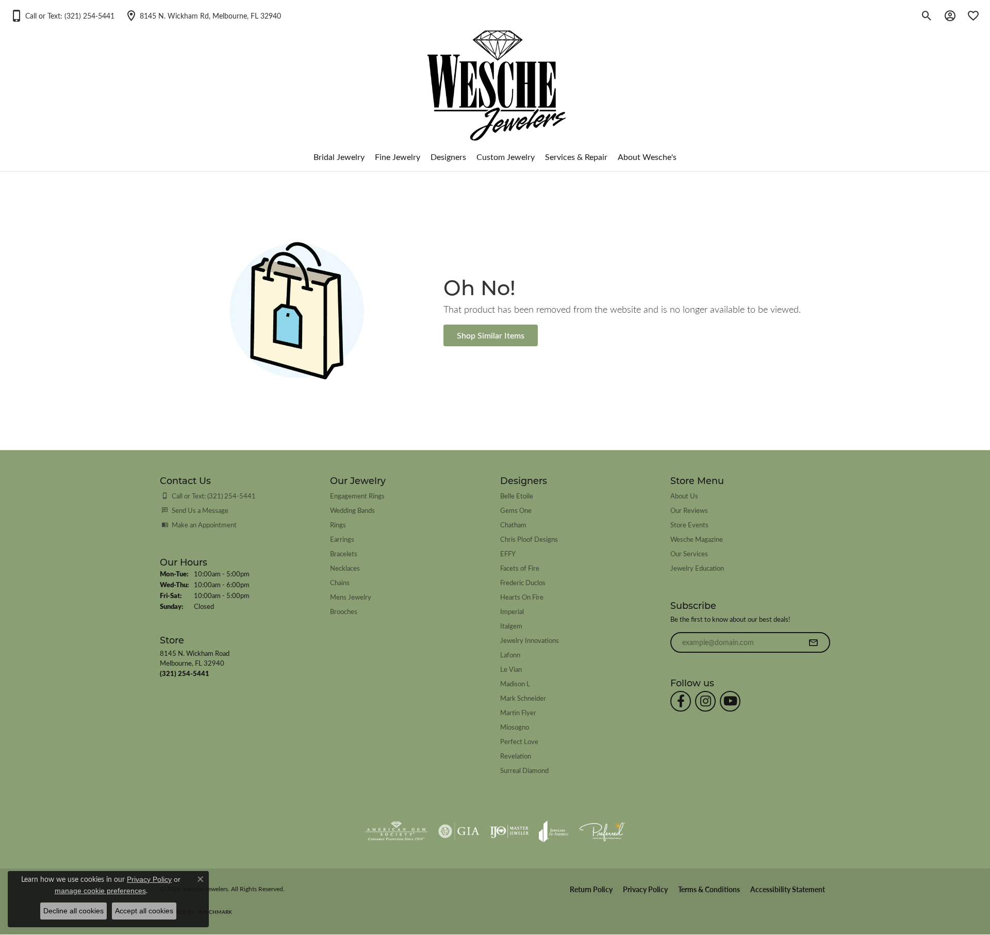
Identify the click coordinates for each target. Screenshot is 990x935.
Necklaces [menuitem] (345, 567)
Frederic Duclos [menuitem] (523, 582)
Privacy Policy (645, 889)
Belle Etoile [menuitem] (516, 495)
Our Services (689, 553)
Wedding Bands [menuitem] (352, 510)
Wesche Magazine (696, 539)
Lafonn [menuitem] (510, 654)
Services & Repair (576, 156)
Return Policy (591, 889)
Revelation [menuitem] (515, 755)
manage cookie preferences (100, 890)
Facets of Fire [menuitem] (519, 567)
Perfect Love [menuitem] (519, 741)
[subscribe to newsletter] (813, 642)
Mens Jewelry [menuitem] (350, 596)
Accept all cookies (144, 911)
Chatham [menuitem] (513, 524)
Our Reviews (689, 510)
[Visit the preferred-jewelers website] (602, 831)
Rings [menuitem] (338, 524)
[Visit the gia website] (459, 831)
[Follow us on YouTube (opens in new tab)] (730, 701)
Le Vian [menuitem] (511, 669)
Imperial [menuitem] (512, 611)
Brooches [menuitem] (343, 611)
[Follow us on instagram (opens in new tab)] (705, 701)
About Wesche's (647, 156)
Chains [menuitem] (340, 582)
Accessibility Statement (787, 889)
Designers (448, 156)
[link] (203, 15)
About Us (684, 495)
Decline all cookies (73, 911)
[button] (62, 15)
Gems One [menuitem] (516, 510)
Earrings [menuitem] (342, 539)
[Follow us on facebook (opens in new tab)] (680, 701)
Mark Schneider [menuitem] (523, 698)
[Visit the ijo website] (509, 831)
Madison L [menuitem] (515, 683)
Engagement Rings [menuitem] (357, 495)
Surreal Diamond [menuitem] (524, 770)
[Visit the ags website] (396, 831)
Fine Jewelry (397, 156)
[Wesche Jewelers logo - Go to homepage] (495, 77)
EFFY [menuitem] (508, 553)
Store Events (689, 524)
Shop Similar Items (490, 335)
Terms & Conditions (709, 889)
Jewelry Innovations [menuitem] (529, 640)
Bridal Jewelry (339, 156)
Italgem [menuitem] (511, 625)
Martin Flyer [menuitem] (518, 712)
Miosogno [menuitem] (514, 726)
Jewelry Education (697, 567)
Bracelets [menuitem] (343, 553)
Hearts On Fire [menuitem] (521, 596)
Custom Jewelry (505, 156)
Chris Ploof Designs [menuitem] (529, 539)
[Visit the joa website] (554, 831)
